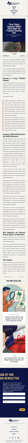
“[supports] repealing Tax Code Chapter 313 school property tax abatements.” (14, 255)
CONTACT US (14, 427)
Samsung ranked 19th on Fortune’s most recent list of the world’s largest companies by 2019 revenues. (14, 87)
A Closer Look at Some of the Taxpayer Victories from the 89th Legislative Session (14, 319)
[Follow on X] (15, 438)
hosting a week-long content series (18, 151)
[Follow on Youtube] (18, 438)
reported (18, 100)
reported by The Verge (8, 96)
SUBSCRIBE (14, 429)
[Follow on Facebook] (10, 438)
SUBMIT (22, 409)
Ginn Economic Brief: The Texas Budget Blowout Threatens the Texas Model (14, 359)
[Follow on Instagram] (12, 438)
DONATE (14, 433)
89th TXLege (11, 314)
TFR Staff (10, 34)
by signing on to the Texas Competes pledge (15, 200)
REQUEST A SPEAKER (14, 431)
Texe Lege (14, 54)
